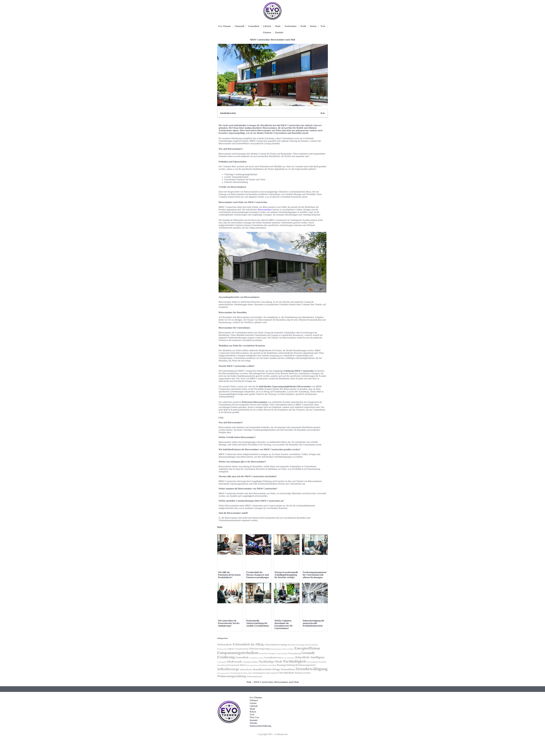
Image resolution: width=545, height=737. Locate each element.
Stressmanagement (223, 673)
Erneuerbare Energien (267, 653)
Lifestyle (267, 26)
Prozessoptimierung (252, 665)
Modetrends (234, 661)
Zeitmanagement (254, 676)
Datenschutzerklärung (260, 726)
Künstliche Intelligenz (310, 657)
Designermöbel (222, 649)
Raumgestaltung (286, 665)
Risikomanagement (305, 665)
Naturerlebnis (312, 662)
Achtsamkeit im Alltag (248, 644)
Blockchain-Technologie (296, 645)
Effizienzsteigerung (259, 648)
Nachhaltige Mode (270, 661)
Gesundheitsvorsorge (256, 658)
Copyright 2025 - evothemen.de (272, 734)
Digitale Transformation (238, 649)
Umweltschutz (286, 672)
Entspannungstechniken (237, 652)
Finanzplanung (294, 653)
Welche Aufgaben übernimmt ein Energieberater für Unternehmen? (283, 624)
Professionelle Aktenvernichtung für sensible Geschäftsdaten (257, 623)
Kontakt (279, 32)
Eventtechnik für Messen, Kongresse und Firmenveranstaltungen (257, 575)
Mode (278, 26)
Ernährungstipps (281, 653)
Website (253, 723)
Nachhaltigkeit (294, 661)
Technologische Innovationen (265, 673)
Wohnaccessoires (303, 672)
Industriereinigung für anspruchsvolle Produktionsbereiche (313, 623)
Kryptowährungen (288, 658)
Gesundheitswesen (272, 657)
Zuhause (267, 32)
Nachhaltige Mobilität (250, 662)
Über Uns (254, 717)
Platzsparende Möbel (236, 665)
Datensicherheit (311, 645)
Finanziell (239, 26)
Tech (322, 26)
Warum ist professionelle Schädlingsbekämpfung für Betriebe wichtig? (286, 575)
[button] (321, 113)
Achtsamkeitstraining (275, 644)
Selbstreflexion (246, 669)
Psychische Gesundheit (268, 665)
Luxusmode (222, 662)
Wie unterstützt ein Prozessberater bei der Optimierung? (229, 623)
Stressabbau (288, 669)
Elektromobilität (288, 649)
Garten (253, 703)
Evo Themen (224, 26)
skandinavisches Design (266, 669)
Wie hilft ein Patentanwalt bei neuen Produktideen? (229, 575)
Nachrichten (290, 26)
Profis (303, 26)
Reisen (313, 26)
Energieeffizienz (307, 648)
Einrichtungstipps (276, 649)
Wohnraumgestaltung (231, 676)
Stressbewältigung (311, 669)
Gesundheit (253, 26)
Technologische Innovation (241, 673)
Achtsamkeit (224, 644)
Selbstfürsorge (228, 669)
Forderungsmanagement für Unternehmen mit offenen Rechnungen (314, 575)
